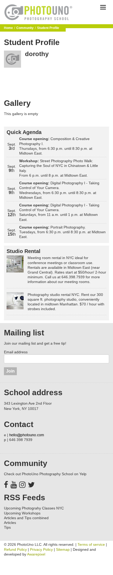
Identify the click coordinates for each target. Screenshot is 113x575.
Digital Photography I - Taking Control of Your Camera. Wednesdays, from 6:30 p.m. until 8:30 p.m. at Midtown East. (59, 190)
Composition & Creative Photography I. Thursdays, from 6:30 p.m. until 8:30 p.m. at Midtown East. (55, 146)
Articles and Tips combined (26, 518)
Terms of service (91, 544)
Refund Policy (15, 549)
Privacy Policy (41, 549)
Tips (7, 527)
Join (10, 371)
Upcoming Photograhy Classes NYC (34, 508)
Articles (10, 523)
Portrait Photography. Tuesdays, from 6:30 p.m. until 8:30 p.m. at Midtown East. (62, 232)
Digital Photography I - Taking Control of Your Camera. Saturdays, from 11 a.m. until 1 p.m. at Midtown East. (59, 212)
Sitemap (63, 549)
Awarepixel (36, 554)
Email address (16, 352)
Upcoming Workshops (22, 513)
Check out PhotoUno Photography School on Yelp (45, 474)
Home (8, 28)
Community (25, 28)
